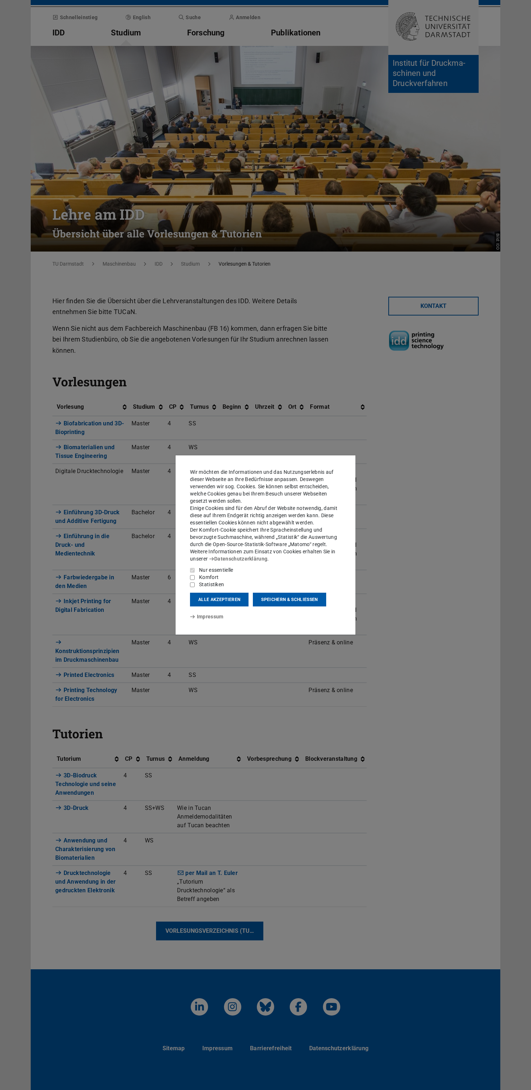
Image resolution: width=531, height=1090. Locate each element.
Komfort (209, 577)
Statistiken (211, 584)
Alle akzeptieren (219, 599)
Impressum (210, 616)
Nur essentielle (216, 570)
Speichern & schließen (289, 599)
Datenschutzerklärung (240, 559)
